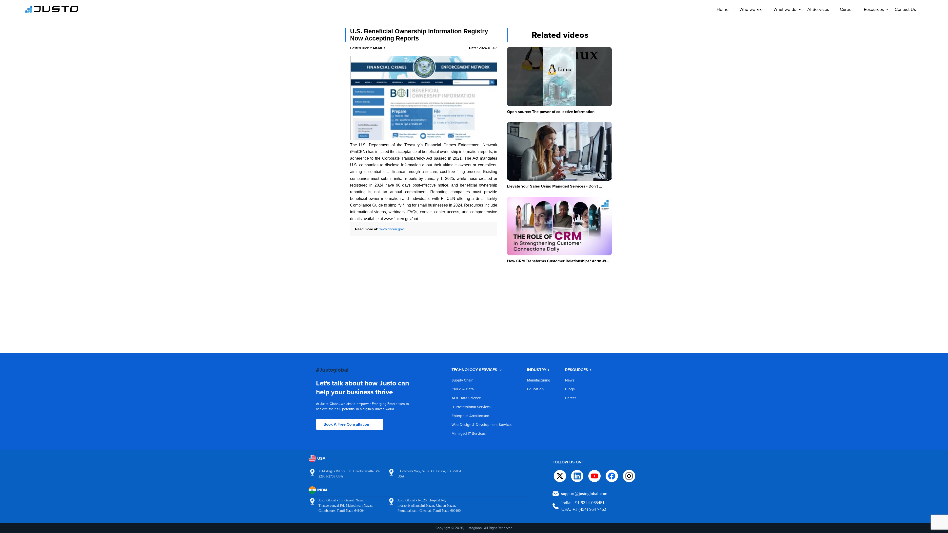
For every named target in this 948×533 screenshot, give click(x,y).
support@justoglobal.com (584, 493)
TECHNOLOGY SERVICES (474, 370)
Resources (874, 9)
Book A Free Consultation (346, 424)
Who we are (751, 9)
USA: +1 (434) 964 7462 (583, 509)
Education (535, 389)
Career (846, 9)
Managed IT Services (469, 433)
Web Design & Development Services (482, 424)
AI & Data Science (466, 397)
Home (723, 9)
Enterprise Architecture (470, 415)
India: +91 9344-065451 (583, 502)
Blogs (570, 389)
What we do (784, 9)
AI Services (818, 9)
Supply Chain (462, 380)
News (569, 380)
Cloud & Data (463, 389)
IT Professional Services (471, 406)
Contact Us (905, 9)
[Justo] (52, 12)
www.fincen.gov (391, 229)
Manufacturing (538, 380)
